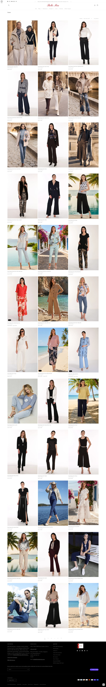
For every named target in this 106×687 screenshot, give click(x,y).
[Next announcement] (71, 2)
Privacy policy (25, 684)
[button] (8, 5)
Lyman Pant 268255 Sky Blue (73, 373)
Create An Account (56, 654)
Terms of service (30, 684)
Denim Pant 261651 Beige (14, 578)
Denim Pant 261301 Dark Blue (45, 527)
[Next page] (61, 638)
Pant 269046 (42, 475)
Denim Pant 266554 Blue (74, 322)
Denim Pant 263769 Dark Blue (14, 117)
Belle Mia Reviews (11, 660)
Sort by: (81, 18)
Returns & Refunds (56, 660)
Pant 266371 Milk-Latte (44, 322)
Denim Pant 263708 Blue (13, 168)
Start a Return (56, 658)
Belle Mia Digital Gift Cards (58, 663)
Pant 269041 (72, 475)
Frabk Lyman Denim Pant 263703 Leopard (14, 219)
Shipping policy (36, 684)
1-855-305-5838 (33, 649)
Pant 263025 (42, 168)
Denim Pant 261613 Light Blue (14, 271)
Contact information (43, 684)
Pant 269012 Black (12, 527)
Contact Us (55, 650)
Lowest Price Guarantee (12, 657)
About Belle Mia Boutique (58, 646)
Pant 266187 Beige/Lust (13, 322)
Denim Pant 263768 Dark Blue (75, 66)
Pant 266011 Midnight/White (75, 578)
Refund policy (19, 684)
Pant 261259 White (73, 526)
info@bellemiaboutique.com (39, 659)
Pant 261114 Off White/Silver (75, 629)
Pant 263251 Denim (43, 66)
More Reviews (55, 648)
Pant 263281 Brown (43, 117)
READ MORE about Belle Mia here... (21, 654)
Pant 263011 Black (12, 475)
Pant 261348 (11, 373)
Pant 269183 (42, 219)
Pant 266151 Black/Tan (74, 271)
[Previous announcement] (35, 2)
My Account (55, 656)
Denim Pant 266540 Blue (13, 629)
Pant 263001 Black (43, 629)
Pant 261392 (72, 220)
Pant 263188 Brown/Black (75, 168)
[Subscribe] (28, 669)
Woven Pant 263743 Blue (74, 117)
